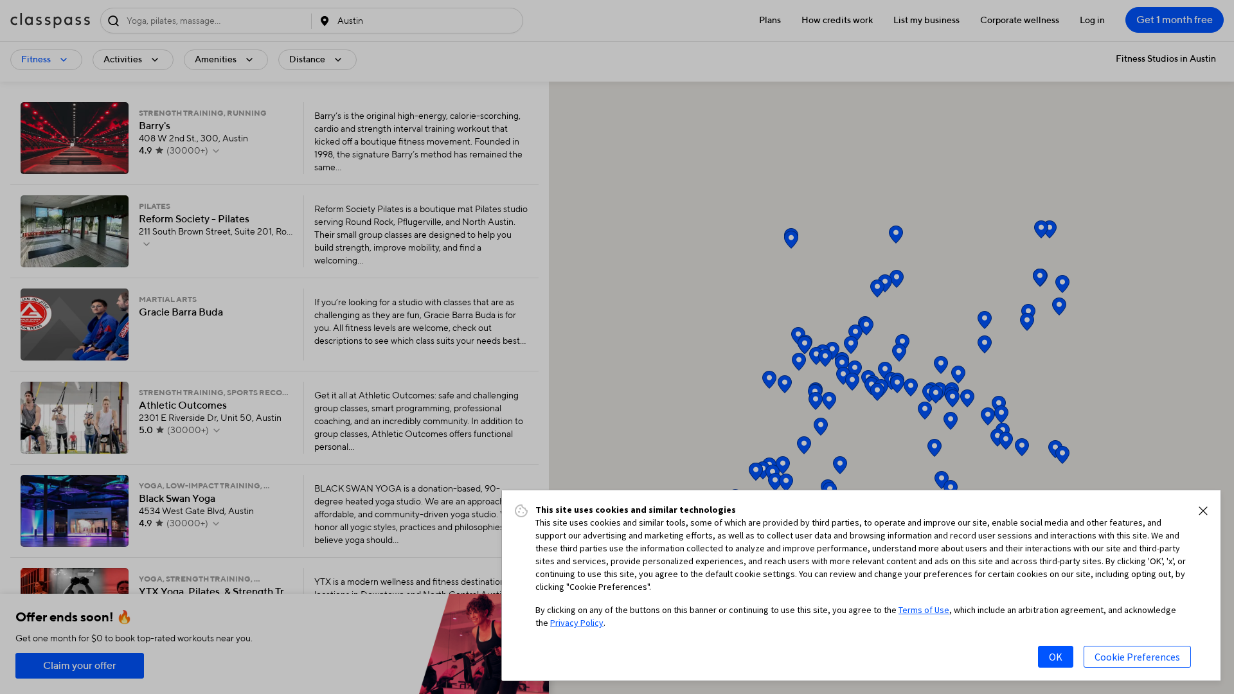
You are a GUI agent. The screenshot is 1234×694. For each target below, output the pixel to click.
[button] (1203, 510)
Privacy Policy (577, 622)
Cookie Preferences (1137, 656)
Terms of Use (924, 610)
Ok (1055, 656)
